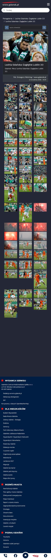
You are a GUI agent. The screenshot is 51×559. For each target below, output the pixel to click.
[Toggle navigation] (48, 4)
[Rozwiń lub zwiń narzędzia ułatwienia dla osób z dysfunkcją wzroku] (46, 556)
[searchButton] (44, 27)
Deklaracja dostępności (11, 397)
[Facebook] (15, 556)
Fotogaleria (7, 18)
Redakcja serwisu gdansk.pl (12, 393)
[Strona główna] (5, 556)
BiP (4, 400)
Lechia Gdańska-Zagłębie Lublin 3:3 (29, 18)
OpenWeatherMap (22, 404)
